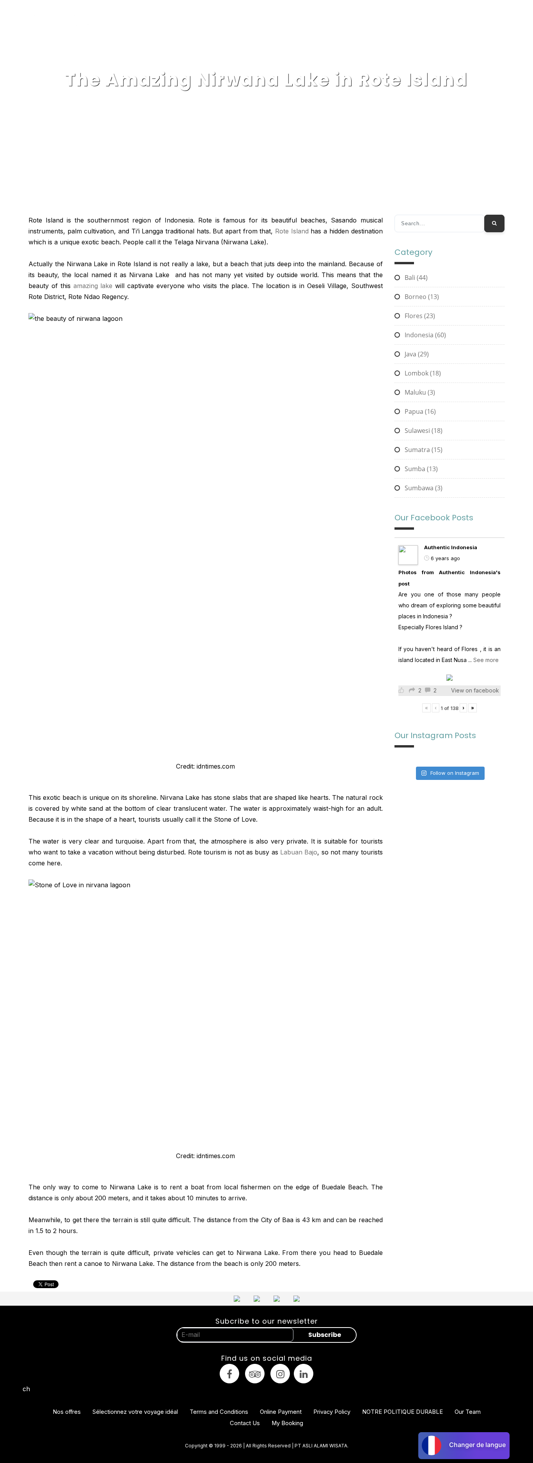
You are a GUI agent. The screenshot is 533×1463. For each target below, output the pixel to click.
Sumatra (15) (422, 449)
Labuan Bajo (298, 852)
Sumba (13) (420, 469)
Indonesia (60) (424, 335)
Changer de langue (477, 1445)
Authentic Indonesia (450, 547)
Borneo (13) (421, 296)
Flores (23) (419, 315)
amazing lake (93, 286)
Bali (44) (415, 277)
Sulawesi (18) (422, 430)
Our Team (468, 1411)
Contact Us (245, 1423)
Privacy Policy (331, 1411)
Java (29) (416, 354)
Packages (214, 20)
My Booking (287, 1423)
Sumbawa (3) (422, 488)
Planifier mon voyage (474, 20)
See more (486, 660)
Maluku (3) (419, 392)
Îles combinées (254, 20)
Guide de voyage (340, 20)
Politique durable (392, 20)
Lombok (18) (422, 373)
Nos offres (67, 1411)
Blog (431, 20)
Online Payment (281, 1411)
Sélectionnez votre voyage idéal (135, 1411)
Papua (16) (419, 411)
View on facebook (475, 690)
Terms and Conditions (219, 1411)
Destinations (177, 20)
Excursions (296, 20)
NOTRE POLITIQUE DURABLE (402, 1411)
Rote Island (292, 231)
